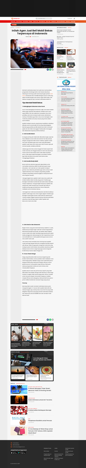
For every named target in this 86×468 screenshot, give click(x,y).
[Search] (36, 18)
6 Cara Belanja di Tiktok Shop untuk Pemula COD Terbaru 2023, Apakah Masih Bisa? (40, 431)
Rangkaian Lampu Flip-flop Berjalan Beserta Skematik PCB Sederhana (67, 143)
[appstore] (14, 453)
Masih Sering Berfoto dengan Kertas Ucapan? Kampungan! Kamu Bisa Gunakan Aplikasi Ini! (67, 112)
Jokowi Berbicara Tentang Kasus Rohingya (64, 42)
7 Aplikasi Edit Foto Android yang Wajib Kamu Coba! (67, 136)
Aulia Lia (28, 36)
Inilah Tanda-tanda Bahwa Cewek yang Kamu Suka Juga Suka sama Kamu (67, 149)
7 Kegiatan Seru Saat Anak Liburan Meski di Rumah (26, 344)
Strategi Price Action (60, 57)
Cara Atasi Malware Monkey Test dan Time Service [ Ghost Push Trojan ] (67, 100)
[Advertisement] (43, 8)
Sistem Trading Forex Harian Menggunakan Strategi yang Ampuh (60, 72)
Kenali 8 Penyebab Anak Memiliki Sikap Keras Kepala (16, 345)
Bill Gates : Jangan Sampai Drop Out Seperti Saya (65, 37)
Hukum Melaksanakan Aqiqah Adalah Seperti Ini (31, 377)
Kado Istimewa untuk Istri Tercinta (40, 400)
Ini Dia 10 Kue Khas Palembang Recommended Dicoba (45, 377)
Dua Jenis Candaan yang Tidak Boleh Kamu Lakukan (48, 344)
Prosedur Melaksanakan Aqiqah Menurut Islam (18, 376)
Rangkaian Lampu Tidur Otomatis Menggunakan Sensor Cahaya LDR (67, 130)
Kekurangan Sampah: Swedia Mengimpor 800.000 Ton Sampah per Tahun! (65, 31)
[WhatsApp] (50, 69)
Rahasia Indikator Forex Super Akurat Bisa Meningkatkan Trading (71, 72)
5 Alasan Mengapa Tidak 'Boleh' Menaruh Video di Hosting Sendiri (39, 389)
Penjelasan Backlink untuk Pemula (40, 421)
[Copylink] (53, 69)
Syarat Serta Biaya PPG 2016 (68, 105)
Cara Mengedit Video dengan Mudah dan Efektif (42, 359)
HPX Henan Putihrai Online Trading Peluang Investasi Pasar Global (71, 59)
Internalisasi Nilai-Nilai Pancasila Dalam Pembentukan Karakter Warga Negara (37, 346)
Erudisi (12, 27)
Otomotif (18, 27)
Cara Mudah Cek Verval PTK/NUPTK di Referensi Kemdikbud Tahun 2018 (66, 124)
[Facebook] (48, 69)
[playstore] (22, 453)
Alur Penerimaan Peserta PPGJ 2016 (67, 93)
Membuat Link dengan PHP (67, 117)
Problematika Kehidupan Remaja (39, 410)
